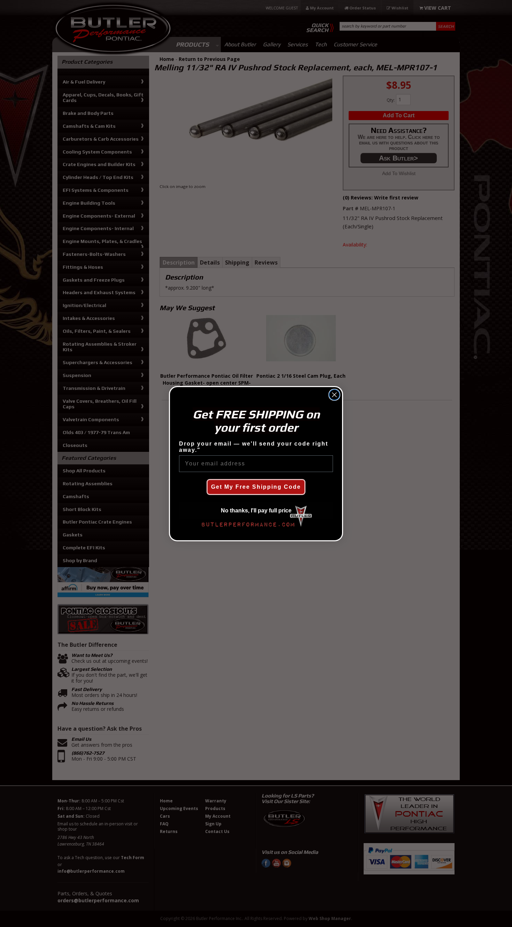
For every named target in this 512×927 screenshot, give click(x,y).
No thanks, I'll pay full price (256, 510)
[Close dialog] (334, 395)
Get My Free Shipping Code (256, 487)
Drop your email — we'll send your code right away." (253, 447)
